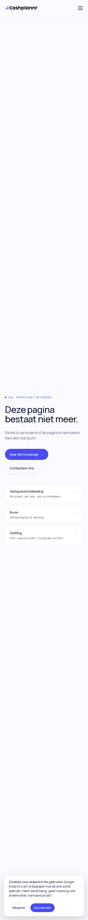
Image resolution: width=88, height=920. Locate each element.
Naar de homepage (27, 454)
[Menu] (80, 8)
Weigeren (18, 908)
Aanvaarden (42, 908)
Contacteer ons (22, 468)
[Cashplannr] (21, 8)
